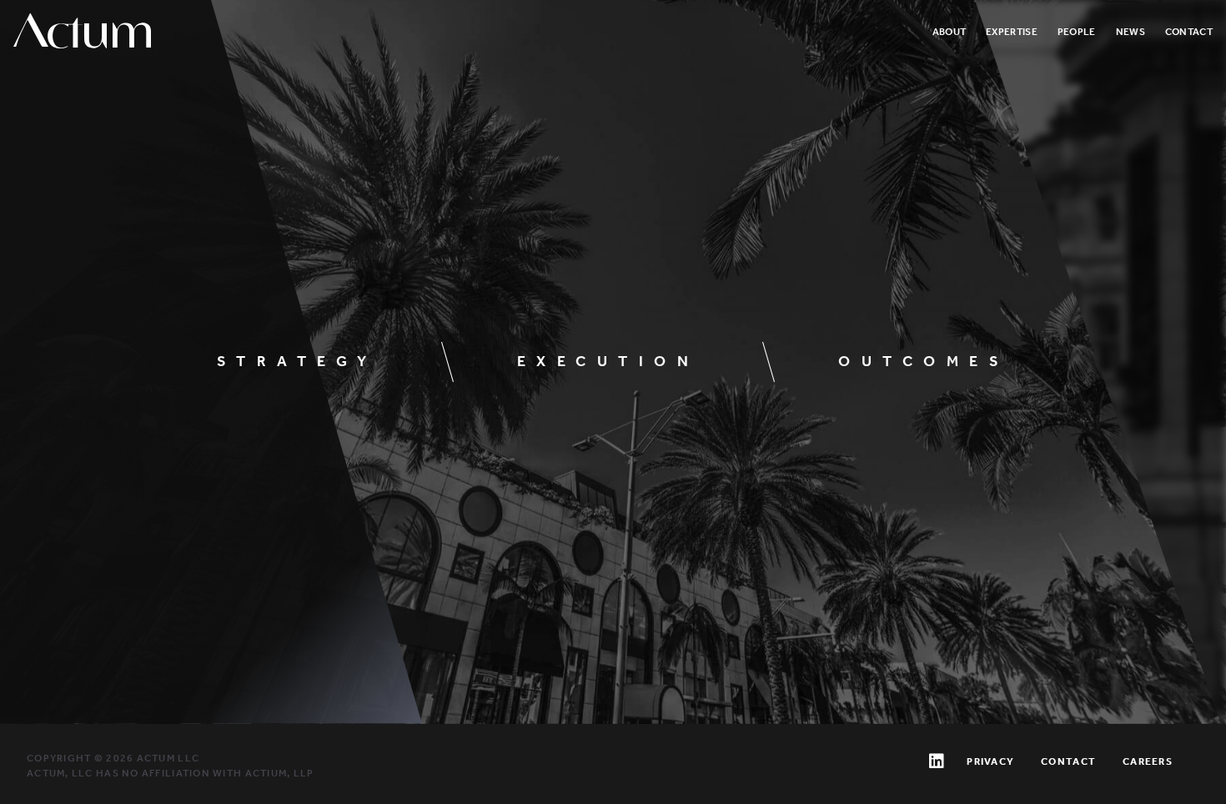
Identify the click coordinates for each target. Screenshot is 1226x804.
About (949, 32)
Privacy (990, 761)
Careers (1148, 761)
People (1077, 32)
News (1130, 32)
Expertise (1012, 32)
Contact (1189, 32)
